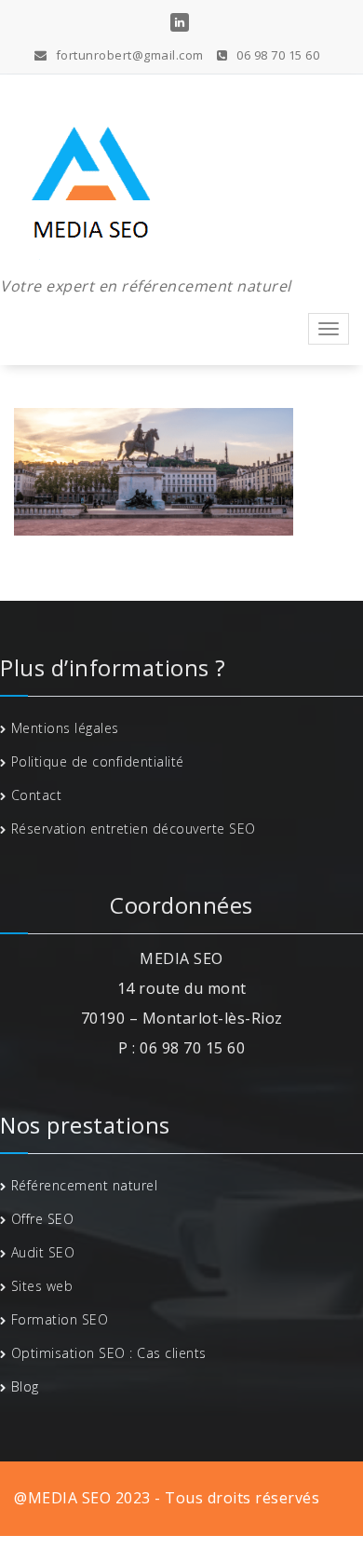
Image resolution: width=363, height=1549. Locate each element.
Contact (36, 795)
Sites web (42, 1286)
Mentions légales (65, 728)
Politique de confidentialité (97, 761)
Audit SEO (43, 1252)
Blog (25, 1386)
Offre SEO (42, 1219)
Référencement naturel (84, 1185)
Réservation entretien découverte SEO (133, 828)
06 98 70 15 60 (276, 55)
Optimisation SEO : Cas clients (109, 1353)
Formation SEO (60, 1319)
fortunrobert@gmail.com (128, 55)
